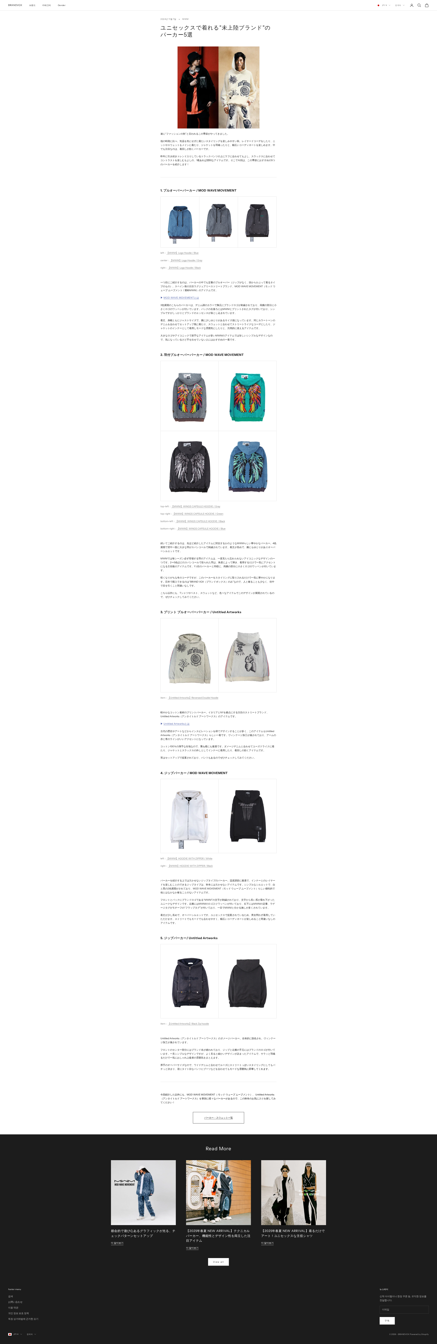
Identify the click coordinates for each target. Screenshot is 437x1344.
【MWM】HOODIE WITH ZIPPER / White (189, 858)
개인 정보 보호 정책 (18, 1313)
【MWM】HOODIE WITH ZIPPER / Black (190, 865)
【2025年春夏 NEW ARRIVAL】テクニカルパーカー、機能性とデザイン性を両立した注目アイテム (218, 1236)
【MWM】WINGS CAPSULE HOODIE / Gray (195, 506)
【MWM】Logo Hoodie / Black (184, 267)
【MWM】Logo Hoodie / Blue (182, 252)
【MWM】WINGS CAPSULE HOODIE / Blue (201, 528)
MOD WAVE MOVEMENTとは (181, 297)
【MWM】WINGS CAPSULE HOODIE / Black (200, 521)
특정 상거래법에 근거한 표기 (23, 1318)
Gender (62, 5)
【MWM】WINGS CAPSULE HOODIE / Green (198, 513)
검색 (10, 1296)
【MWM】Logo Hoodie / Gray (186, 260)
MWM (185, 19)
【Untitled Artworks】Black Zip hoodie (188, 1023)
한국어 (398, 5)
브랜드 (32, 5)
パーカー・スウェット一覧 (218, 1117)
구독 (387, 1320)
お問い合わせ (15, 1302)
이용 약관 (13, 1307)
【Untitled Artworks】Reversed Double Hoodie (193, 697)
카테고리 (46, 5)
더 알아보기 (117, 1242)
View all (218, 1261)
